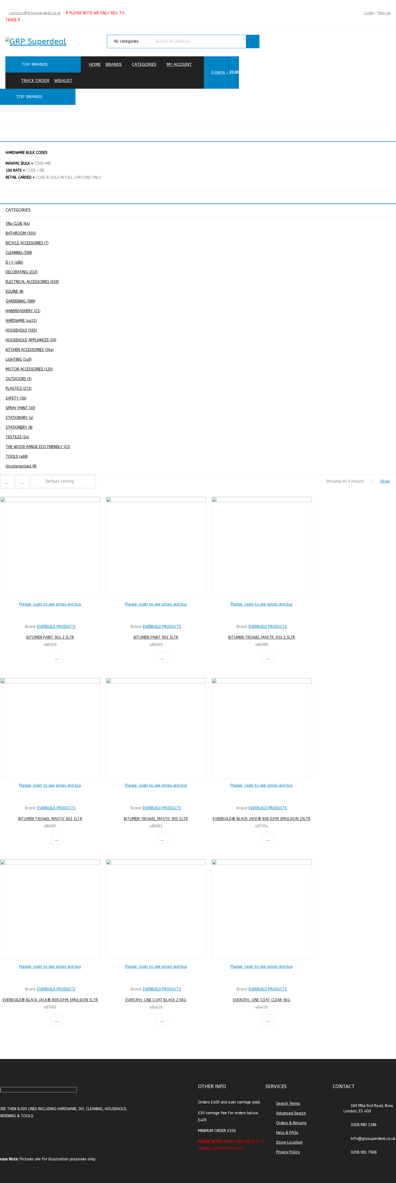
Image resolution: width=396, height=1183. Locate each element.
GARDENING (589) (20, 301)
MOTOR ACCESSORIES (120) (29, 369)
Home (324, 115)
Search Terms (288, 1103)
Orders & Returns (291, 1123)
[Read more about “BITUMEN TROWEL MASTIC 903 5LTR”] (156, 795)
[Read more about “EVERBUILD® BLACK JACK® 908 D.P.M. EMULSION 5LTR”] (50, 976)
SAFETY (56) (16, 398)
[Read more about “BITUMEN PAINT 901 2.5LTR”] (50, 614)
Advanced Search (291, 1113)
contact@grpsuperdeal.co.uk (34, 13)
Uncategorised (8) (21, 466)
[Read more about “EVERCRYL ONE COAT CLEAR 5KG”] (261, 976)
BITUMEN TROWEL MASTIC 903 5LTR (156, 819)
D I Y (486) (14, 262)
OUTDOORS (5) (19, 379)
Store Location (289, 1142)
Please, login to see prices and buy (50, 604)
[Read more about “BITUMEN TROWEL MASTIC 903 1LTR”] (50, 795)
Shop (344, 115)
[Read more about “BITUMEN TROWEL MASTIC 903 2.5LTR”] (261, 614)
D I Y (362, 115)
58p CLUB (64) (18, 223)
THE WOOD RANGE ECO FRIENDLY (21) (38, 447)
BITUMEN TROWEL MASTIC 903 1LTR (50, 819)
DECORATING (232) (21, 272)
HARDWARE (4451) (21, 320)
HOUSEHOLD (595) (21, 330)
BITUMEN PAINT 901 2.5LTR (50, 637)
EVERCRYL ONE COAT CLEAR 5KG (261, 1000)
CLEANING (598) (19, 252)
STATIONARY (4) (19, 417)
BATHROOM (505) (21, 233)
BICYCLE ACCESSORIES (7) (27, 243)
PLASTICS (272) (19, 388)
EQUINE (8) (14, 291)
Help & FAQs (287, 1132)
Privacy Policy (288, 1152)
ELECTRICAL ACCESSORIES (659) (32, 282)
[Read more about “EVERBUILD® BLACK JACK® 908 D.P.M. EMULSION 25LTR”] (261, 795)
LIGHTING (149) (19, 359)
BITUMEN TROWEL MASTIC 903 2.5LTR (261, 637)
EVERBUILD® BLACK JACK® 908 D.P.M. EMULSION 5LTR (50, 1000)
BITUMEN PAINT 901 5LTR (156, 637)
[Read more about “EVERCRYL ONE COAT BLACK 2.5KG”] (156, 976)
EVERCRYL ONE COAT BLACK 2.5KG (156, 1000)
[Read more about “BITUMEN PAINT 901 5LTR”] (156, 614)
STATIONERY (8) (19, 427)
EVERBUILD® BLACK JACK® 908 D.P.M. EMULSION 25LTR (261, 819)
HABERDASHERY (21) (23, 311)
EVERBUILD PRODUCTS (56, 626)
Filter (385, 481)
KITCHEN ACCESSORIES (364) (30, 350)
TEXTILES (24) (17, 437)
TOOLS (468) (17, 456)
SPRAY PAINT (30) (20, 408)
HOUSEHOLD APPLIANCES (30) (31, 340)
